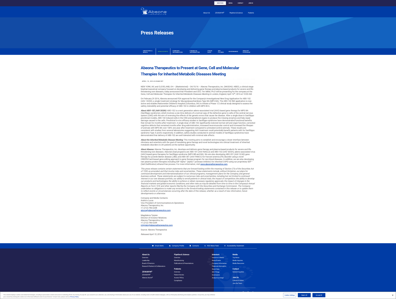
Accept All (319, 295)
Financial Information (195, 51)
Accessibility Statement (234, 246)
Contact (240, 3)
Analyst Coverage (246, 51)
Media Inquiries (238, 260)
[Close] (392, 295)
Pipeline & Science (236, 13)
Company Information (178, 51)
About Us (206, 13)
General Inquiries (238, 272)
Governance (233, 51)
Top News (236, 257)
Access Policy (179, 278)
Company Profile (176, 246)
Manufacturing (179, 260)
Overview (145, 257)
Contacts (194, 246)
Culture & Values (238, 280)
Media (231, 3)
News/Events (163, 51)
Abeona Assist (147, 278)
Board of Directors (148, 263)
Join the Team (237, 283)
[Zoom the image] (153, 11)
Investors (220, 3)
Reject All (304, 295)
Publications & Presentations (183, 263)
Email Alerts (158, 246)
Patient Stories (179, 275)
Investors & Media (148, 51)
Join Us (250, 3)
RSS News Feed (211, 246)
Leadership (145, 260)
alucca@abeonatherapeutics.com (156, 210)
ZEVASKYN (219, 13)
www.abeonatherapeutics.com (213, 164)
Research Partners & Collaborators (153, 266)
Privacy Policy (74, 297)
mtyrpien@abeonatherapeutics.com (157, 225)
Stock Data (210, 51)
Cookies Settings (290, 295)
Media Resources (238, 263)
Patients (251, 13)
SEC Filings (221, 51)
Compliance (178, 280)
